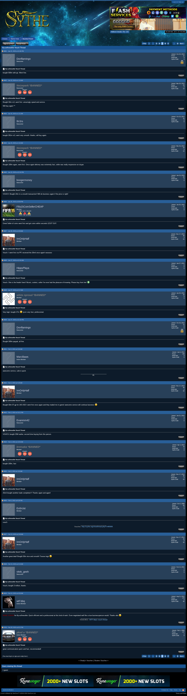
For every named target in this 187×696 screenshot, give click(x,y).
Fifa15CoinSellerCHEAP (30, 206)
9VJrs (20, 121)
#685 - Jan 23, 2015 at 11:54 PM (14, 172)
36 (165, 43)
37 (168, 43)
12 (183, 55)
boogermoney (24, 180)
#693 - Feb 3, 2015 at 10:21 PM (13, 412)
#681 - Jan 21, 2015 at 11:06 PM (14, 51)
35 (162, 43)
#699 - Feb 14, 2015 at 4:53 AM (13, 593)
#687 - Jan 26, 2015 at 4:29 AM (13, 231)
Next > (182, 43)
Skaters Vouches (100, 661)
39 (177, 43)
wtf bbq (21, 601)
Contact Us (164, 690)
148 (183, 354)
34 (159, 43)
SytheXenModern (8, 690)
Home (175, 690)
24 (183, 85)
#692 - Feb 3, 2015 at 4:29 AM (13, 383)
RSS (183, 690)
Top (180, 690)
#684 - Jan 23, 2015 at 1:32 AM (13, 143)
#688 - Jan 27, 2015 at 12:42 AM (14, 260)
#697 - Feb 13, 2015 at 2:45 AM (13, 534)
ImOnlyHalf (23, 238)
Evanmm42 (23, 420)
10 (183, 177)
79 (183, 446)
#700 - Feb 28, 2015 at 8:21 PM (13, 627)
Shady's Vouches (86, 661)
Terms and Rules (181, 693)
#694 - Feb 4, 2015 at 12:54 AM (13, 442)
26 (183, 294)
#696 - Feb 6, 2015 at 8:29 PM (13, 500)
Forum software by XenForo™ (18, 693)
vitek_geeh (23, 571)
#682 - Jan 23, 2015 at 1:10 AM (13, 80)
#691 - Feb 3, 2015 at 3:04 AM (13, 349)
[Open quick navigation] (184, 39)
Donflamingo (24, 58)
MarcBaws (22, 357)
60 (183, 505)
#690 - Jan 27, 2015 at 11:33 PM (14, 320)
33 (156, 43)
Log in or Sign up (178, 2)
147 (183, 632)
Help (171, 690)
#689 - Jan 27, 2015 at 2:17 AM (13, 290)
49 (183, 235)
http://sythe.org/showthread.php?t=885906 (97, 527)
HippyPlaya (23, 268)
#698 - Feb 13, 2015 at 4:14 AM (13, 564)
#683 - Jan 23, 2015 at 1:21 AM (13, 113)
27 (183, 206)
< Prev (144, 43)
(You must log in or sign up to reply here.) (15, 656)
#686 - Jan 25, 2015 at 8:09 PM (13, 201)
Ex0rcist (21, 508)
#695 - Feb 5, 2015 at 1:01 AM (13, 471)
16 (183, 118)
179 (183, 598)
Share (181, 76)
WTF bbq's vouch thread (98, 620)
